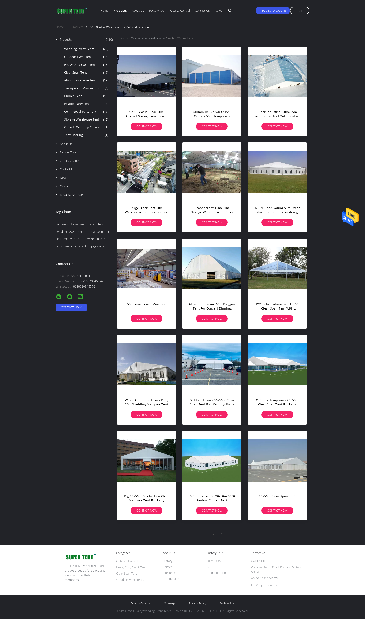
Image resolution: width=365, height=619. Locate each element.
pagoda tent (99, 246)
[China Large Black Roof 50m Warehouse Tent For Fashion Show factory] (146, 172)
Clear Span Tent (86, 72)
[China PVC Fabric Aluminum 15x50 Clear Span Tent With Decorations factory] (277, 268)
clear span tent (99, 232)
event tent (97, 224)
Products (120, 10)
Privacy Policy (197, 603)
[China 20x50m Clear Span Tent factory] (277, 460)
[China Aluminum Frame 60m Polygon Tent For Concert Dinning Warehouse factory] (211, 268)
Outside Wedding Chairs (86, 127)
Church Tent (86, 96)
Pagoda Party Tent (86, 104)
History (167, 561)
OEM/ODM (214, 561)
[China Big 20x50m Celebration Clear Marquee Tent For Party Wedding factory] (146, 460)
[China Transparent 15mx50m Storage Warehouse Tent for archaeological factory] (211, 172)
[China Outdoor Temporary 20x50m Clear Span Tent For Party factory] (277, 364)
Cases (64, 186)
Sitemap (169, 603)
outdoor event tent (69, 239)
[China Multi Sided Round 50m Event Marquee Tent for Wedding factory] (277, 172)
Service (167, 567)
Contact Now (146, 126)
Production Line (217, 573)
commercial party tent (71, 246)
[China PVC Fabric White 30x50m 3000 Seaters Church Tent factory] (211, 460)
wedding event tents (70, 232)
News (218, 10)
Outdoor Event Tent (86, 57)
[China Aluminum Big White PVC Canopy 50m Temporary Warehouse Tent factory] (211, 76)
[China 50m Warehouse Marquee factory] (146, 268)
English (300, 11)
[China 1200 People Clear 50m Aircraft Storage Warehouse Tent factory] (146, 76)
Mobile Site (227, 603)
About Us (138, 10)
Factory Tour (157, 10)
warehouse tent (97, 239)
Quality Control (180, 10)
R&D (210, 567)
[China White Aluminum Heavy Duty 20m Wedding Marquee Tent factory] (146, 364)
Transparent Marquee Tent (86, 88)
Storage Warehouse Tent (86, 119)
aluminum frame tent (71, 224)
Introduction (171, 579)
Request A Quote (273, 10)
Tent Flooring (86, 135)
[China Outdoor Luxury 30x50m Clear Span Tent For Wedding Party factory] (211, 364)
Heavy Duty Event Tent (86, 65)
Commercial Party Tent (86, 112)
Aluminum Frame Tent (86, 80)
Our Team (169, 573)
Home (105, 10)
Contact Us (202, 10)
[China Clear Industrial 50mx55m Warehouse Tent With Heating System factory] (277, 76)
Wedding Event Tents (86, 49)
